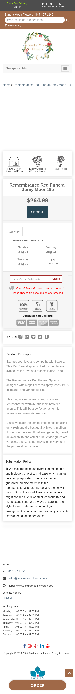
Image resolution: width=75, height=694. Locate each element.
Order (37, 685)
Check (56, 278)
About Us (8, 597)
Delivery (14, 231)
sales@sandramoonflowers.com (27, 578)
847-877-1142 (44, 14)
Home (7, 84)
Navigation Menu (18, 68)
